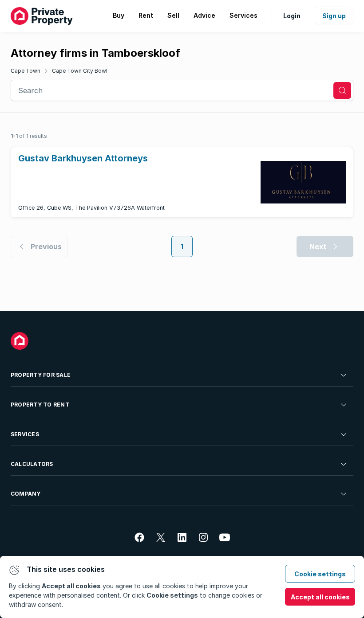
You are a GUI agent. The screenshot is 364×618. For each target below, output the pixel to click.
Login (292, 16)
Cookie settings (320, 574)
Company (26, 493)
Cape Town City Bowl (79, 70)
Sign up (334, 16)
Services (25, 434)
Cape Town (25, 70)
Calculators (32, 464)
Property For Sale (41, 375)
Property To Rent (40, 404)
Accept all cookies (320, 597)
